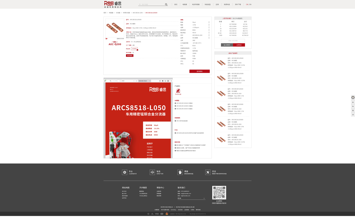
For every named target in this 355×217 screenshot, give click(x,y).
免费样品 (227, 4)
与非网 (192, 209)
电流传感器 (196, 4)
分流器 (118, 13)
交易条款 (159, 191)
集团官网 (141, 191)
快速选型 (208, 4)
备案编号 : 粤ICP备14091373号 (178, 214)
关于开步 (124, 191)
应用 (217, 4)
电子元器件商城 (165, 209)
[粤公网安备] (188, 214)
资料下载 (238, 4)
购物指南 (159, 193)
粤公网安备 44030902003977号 (198, 214)
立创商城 (186, 209)
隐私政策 (159, 195)
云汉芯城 (180, 209)
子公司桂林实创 (143, 193)
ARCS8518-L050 (138, 13)
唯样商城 (198, 209)
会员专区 (124, 198)
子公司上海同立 (143, 195)
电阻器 (184, 4)
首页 (175, 4)
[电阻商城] (113, 4)
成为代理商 (125, 195)
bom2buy (173, 209)
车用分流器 (126, 13)
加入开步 (124, 193)
